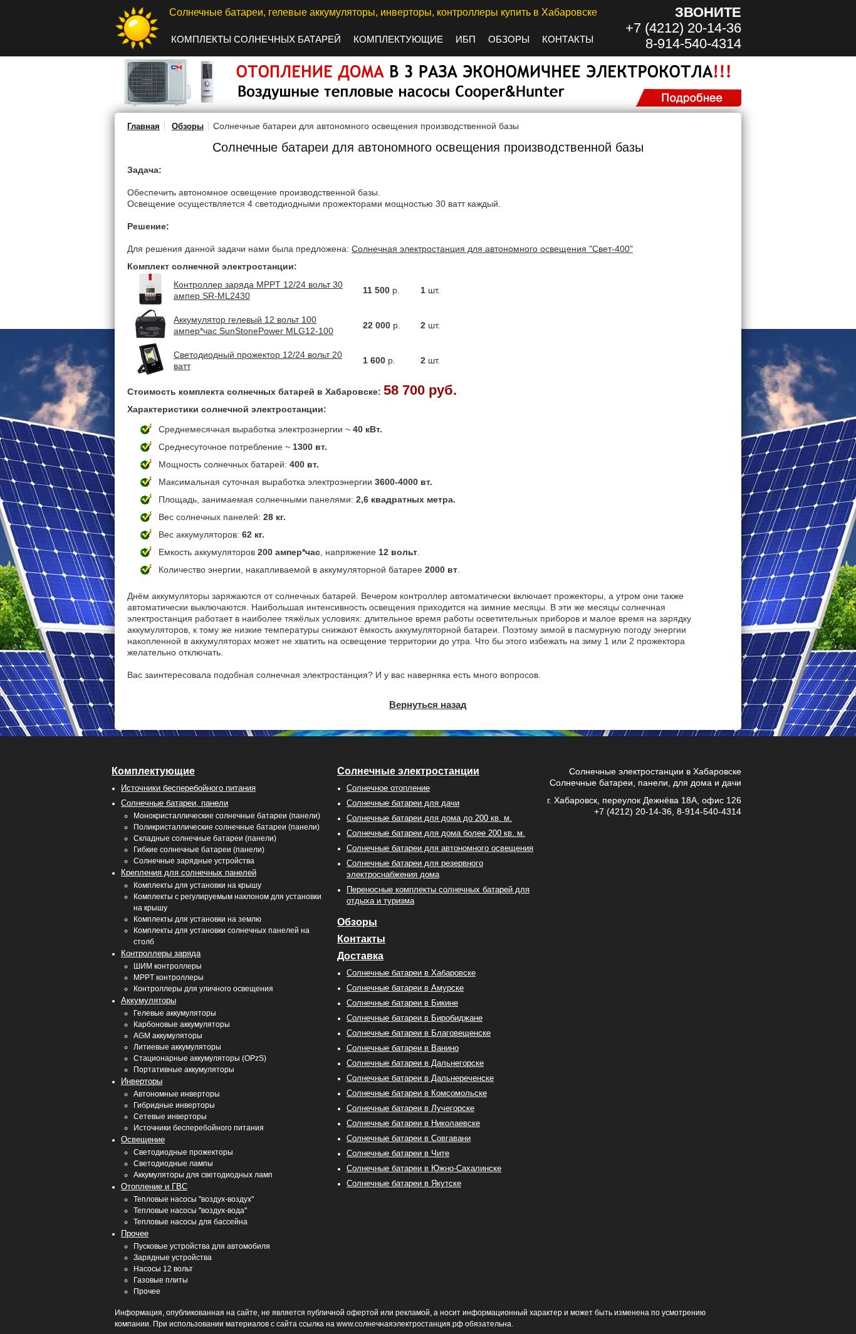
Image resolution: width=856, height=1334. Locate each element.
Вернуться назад (428, 704)
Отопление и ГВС (154, 1186)
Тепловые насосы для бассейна (190, 1221)
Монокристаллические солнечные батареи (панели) (226, 815)
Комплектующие (398, 39)
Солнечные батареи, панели (174, 803)
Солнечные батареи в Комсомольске (417, 1093)
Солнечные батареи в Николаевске (413, 1123)
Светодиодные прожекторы (183, 1152)
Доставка (360, 956)
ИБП (466, 39)
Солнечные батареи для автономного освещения (440, 848)
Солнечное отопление (388, 788)
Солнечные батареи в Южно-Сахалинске (424, 1168)
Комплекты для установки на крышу (197, 885)
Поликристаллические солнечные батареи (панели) (226, 827)
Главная (143, 126)
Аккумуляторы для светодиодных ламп (203, 1174)
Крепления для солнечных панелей (188, 872)
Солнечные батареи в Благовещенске (419, 1033)
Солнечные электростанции (408, 771)
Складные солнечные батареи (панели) (204, 838)
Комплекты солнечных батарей (256, 39)
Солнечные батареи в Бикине (402, 1003)
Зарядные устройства (172, 1257)
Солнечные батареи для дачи (403, 803)
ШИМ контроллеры (167, 966)
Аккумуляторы (148, 1000)
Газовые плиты (160, 1280)
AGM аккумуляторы (167, 1035)
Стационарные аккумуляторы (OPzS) (199, 1058)
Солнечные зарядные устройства (193, 861)
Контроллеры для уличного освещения (203, 988)
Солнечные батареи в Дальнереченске (420, 1078)
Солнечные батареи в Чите (398, 1153)
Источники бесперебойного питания (188, 788)
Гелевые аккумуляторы (174, 1013)
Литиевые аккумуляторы (177, 1047)
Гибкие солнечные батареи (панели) (198, 849)
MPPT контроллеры (168, 977)
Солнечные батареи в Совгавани (409, 1138)
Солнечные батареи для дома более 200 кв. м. (436, 833)
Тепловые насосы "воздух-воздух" (193, 1199)
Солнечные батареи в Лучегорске (410, 1108)
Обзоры (509, 39)
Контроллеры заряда (161, 953)
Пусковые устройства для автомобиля (201, 1246)
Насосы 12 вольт (163, 1268)
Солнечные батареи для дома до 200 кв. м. (429, 818)
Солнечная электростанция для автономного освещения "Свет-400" (492, 249)
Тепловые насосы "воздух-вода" (190, 1210)
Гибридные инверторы (174, 1105)
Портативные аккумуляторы (183, 1069)
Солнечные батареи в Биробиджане (415, 1018)
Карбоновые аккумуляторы (181, 1024)
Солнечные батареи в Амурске (405, 988)
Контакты (567, 39)
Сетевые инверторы (170, 1116)
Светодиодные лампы (173, 1163)
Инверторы (141, 1081)
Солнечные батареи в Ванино (403, 1048)
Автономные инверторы (176, 1094)
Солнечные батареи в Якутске (404, 1183)
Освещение (143, 1139)
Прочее (135, 1233)
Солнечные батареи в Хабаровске (411, 972)
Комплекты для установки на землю (197, 919)
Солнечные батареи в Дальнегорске (415, 1063)
